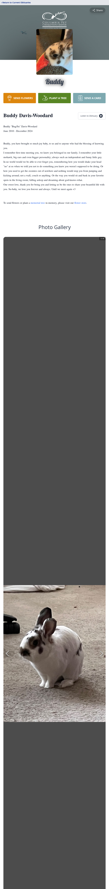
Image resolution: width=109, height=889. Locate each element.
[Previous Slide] (7, 653)
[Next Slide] (102, 653)
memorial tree (38, 202)
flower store (80, 202)
